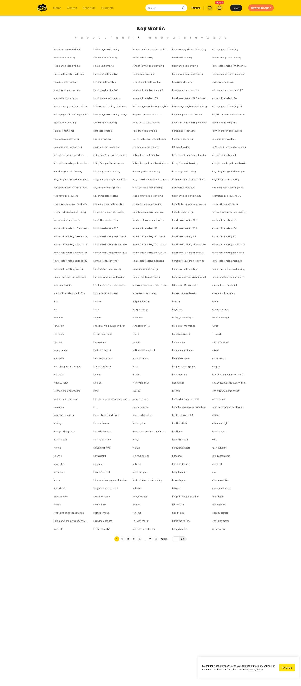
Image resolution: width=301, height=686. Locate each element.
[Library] (209, 7)
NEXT (164, 538)
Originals (107, 7)
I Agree (287, 667)
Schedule (89, 7)
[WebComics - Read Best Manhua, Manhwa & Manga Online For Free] (42, 8)
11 (150, 538)
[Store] (219, 7)
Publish (196, 7)
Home (57, 7)
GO (182, 539)
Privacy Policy (255, 669)
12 (156, 538)
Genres (72, 7)
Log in (236, 7)
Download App (260, 7)
